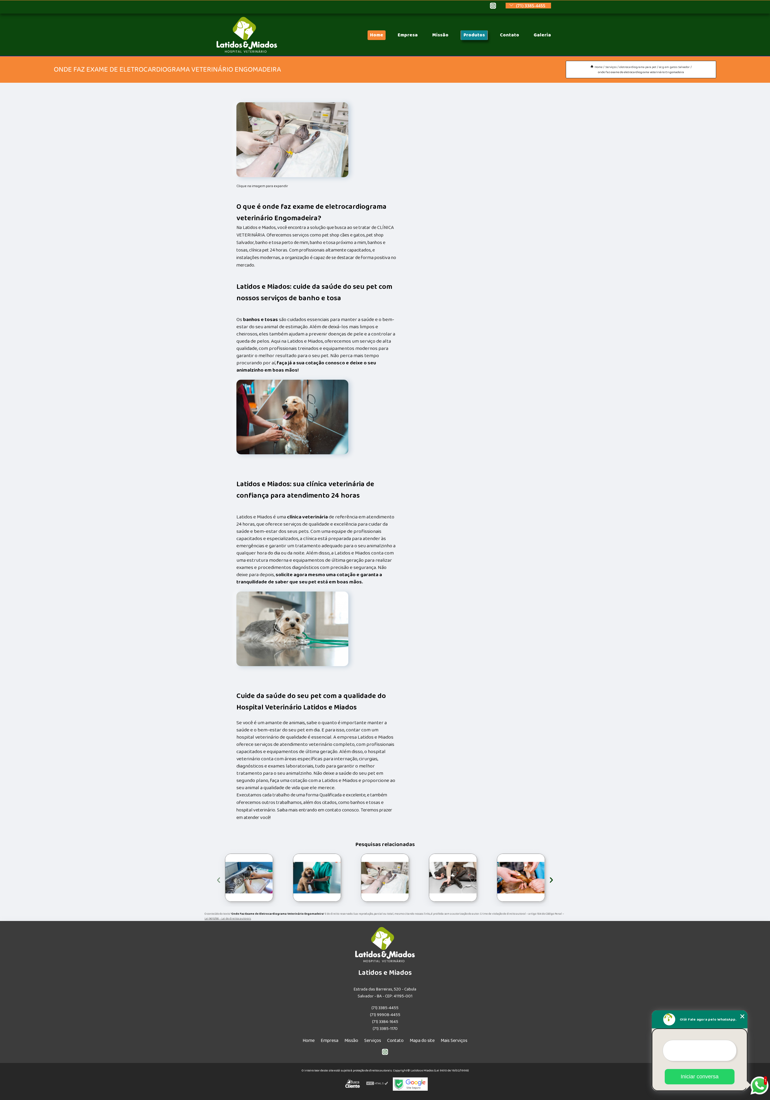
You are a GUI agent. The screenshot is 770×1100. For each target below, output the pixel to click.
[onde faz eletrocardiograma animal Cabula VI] (385, 878)
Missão (440, 35)
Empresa (408, 35)
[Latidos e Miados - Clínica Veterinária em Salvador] (247, 51)
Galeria (542, 35)
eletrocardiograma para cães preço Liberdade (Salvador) (292, 878)
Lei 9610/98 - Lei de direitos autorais (228, 918)
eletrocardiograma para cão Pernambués (496, 877)
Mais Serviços (454, 1040)
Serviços (372, 1040)
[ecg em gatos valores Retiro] (249, 878)
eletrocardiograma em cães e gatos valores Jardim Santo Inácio (428, 878)
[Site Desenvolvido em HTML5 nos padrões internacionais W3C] (377, 1084)
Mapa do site (422, 1040)
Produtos (474, 35)
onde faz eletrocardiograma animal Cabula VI (360, 877)
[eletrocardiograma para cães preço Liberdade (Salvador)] (317, 878)
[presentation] (219, 879)
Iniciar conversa (700, 1077)
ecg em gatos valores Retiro (218, 877)
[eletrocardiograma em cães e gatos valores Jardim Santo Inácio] (453, 878)
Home (376, 35)
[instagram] (493, 6)
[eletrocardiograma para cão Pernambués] (521, 878)
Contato (509, 35)
